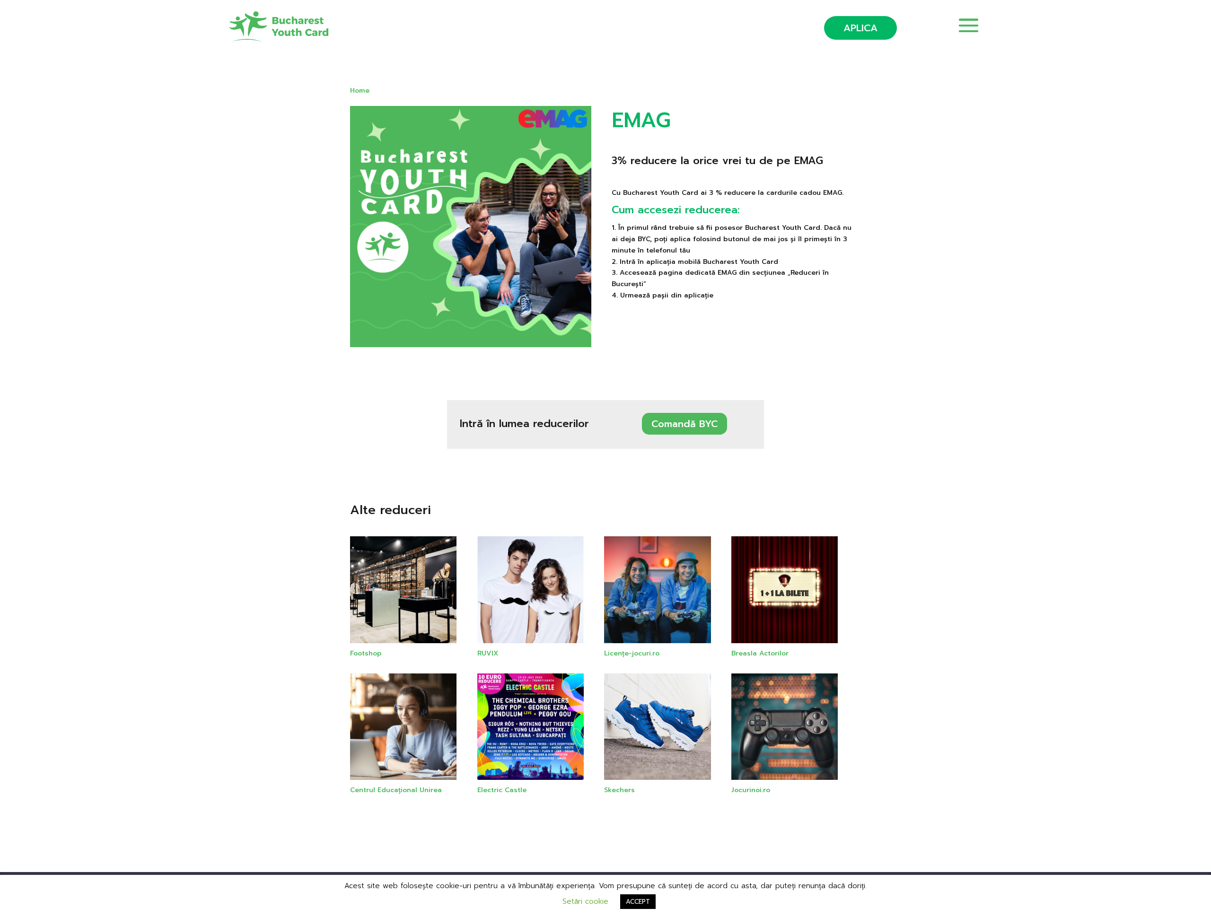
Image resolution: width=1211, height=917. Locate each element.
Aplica (860, 28)
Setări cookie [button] (585, 901)
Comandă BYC (684, 424)
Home (359, 91)
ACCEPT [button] (638, 901)
